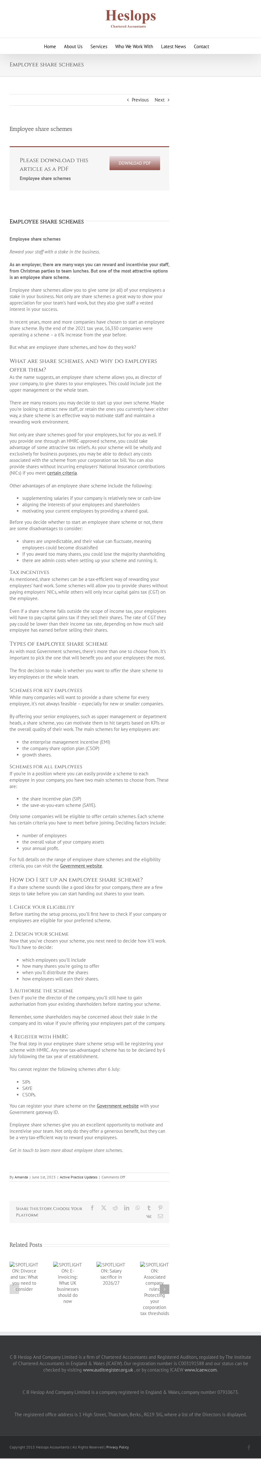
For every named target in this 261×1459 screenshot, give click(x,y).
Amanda (21, 1177)
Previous (140, 100)
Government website (81, 866)
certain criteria (62, 473)
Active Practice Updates (78, 1177)
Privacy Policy (117, 1447)
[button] (14, 1289)
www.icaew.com (201, 1370)
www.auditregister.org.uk (108, 1370)
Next (160, 100)
